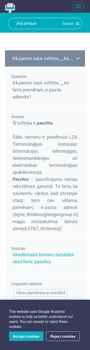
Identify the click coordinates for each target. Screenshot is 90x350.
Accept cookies (26, 336)
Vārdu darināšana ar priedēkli (40, 292)
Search (68, 23)
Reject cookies (63, 336)
